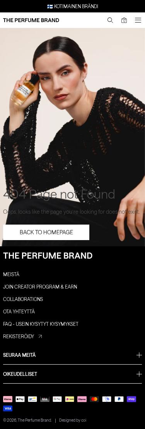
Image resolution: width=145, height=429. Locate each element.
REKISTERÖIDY (18, 336)
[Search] (110, 20)
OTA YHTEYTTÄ (19, 311)
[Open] (138, 20)
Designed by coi (72, 420)
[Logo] (31, 20)
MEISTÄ (11, 274)
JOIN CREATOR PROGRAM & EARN (40, 286)
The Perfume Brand (34, 420)
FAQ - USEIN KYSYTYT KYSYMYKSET (40, 324)
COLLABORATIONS (23, 299)
